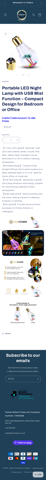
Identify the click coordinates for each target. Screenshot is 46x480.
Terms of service (30, 472)
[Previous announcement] (5, 3)
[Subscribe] (38, 379)
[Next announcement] (41, 3)
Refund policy (38, 468)
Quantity (5, 135)
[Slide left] (17, 75)
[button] (5, 15)
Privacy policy (16, 472)
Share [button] (7, 333)
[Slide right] (29, 75)
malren (11, 468)
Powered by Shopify (22, 468)
